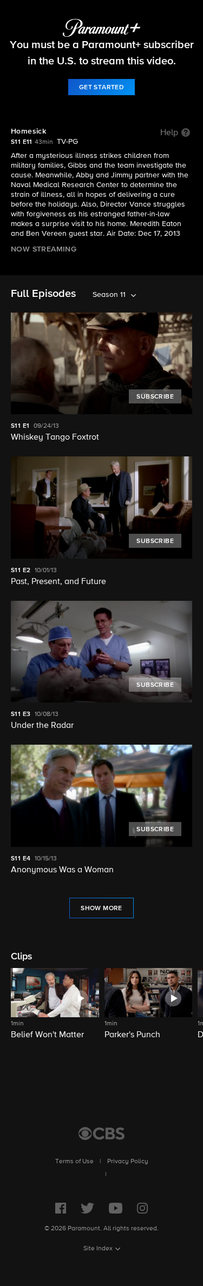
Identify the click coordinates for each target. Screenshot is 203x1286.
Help (169, 133)
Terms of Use (74, 1161)
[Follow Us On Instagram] (142, 1208)
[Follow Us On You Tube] (115, 1208)
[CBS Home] (101, 1133)
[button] (55, 1010)
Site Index (98, 1248)
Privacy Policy (127, 1161)
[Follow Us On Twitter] (87, 1208)
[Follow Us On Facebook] (60, 1208)
